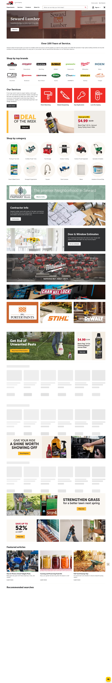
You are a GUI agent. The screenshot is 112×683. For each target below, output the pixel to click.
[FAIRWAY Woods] (56, 192)
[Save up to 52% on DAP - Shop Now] (56, 530)
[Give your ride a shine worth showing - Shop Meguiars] (56, 447)
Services (20, 7)
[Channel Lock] (56, 292)
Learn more (11, 106)
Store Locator (94, 3)
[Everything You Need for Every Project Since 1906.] (56, 24)
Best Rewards (102, 3)
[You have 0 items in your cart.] (104, 7)
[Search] (85, 7)
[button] (28, 7)
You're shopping (18, 2)
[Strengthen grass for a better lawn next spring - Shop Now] (56, 504)
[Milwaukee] (56, 268)
